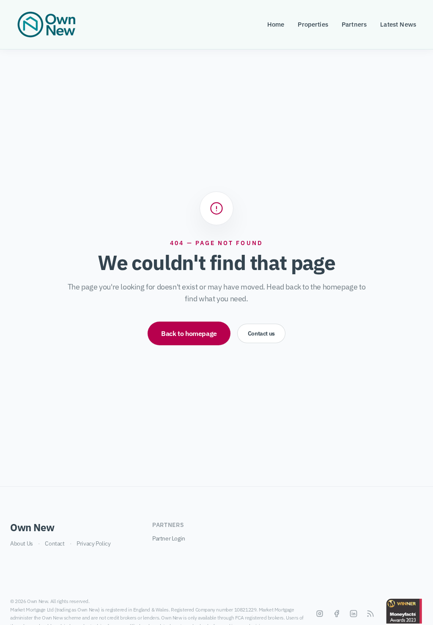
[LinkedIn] (353, 613)
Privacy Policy (93, 543)
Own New (32, 527)
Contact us (261, 333)
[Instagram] (319, 613)
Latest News (398, 24)
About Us (21, 543)
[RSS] (370, 613)
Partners (354, 24)
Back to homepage (189, 333)
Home (276, 24)
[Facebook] (336, 613)
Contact (54, 543)
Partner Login (168, 538)
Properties (313, 24)
